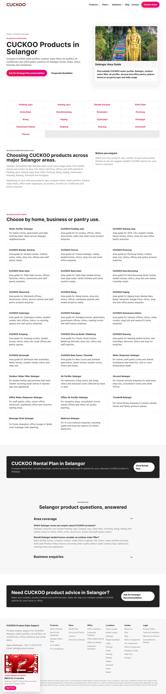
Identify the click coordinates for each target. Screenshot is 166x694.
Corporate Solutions (91, 633)
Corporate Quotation (61, 73)
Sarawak (109, 665)
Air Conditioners (57, 649)
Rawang (102, 126)
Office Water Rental (95, 639)
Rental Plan (73, 629)
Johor (108, 643)
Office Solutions (94, 629)
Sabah (108, 661)
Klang (26, 119)
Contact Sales (150, 4)
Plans (105, 4)
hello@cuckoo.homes (23, 648)
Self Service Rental (77, 640)
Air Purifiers (55, 645)
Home (8, 34)
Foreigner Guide (131, 650)
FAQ (126, 632)
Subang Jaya (63, 104)
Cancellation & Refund (149, 641)
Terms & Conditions (151, 632)
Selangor (109, 636)
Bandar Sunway (102, 104)
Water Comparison (132, 640)
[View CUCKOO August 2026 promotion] (21, 663)
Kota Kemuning (64, 112)
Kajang (63, 119)
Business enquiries (49, 557)
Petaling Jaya (25, 104)
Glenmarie (102, 112)
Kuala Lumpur (111, 632)
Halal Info (128, 654)
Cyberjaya (102, 119)
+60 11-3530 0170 (33, 645)
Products (93, 4)
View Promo (10, 688)
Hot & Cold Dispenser (54, 633)
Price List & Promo (76, 632)
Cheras (25, 134)
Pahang (109, 654)
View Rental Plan (142, 467)
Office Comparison (132, 647)
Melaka (109, 658)
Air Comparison (130, 643)
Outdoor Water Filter (56, 640)
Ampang (64, 126)
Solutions (116, 4)
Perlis (108, 668)
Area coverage (45, 519)
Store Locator (111, 629)
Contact (135, 4)
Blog (127, 4)
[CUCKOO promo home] (16, 4)
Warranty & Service (151, 636)
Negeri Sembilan (113, 640)
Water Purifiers (56, 629)
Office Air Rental (94, 642)
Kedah (108, 672)
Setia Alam (25, 112)
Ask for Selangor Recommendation (27, 73)
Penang (109, 647)
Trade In (72, 636)
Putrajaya (140, 119)
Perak (108, 650)
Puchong (140, 112)
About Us (128, 629)
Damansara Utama (25, 126)
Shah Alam (140, 104)
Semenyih (140, 126)
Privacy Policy (149, 629)
